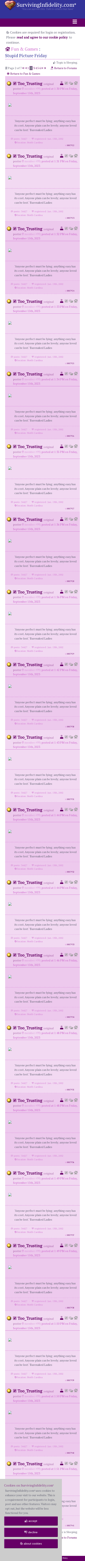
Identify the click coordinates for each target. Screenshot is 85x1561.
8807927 (70, 508)
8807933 (70, 944)
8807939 (70, 1380)
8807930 (70, 726)
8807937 (70, 1235)
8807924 (70, 291)
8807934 (70, 1017)
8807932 (70, 872)
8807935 (70, 1090)
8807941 (70, 1525)
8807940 (70, 1453)
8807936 (70, 1162)
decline (32, 1532)
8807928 (70, 581)
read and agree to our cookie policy (42, 37)
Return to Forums (65, 68)
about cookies (32, 1543)
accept (32, 1521)
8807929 (70, 654)
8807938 (70, 1308)
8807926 (70, 436)
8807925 (70, 363)
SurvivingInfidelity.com (46, 4)
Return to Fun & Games (25, 73)
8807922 (70, 145)
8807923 (70, 218)
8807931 (70, 799)
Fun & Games (24, 49)
